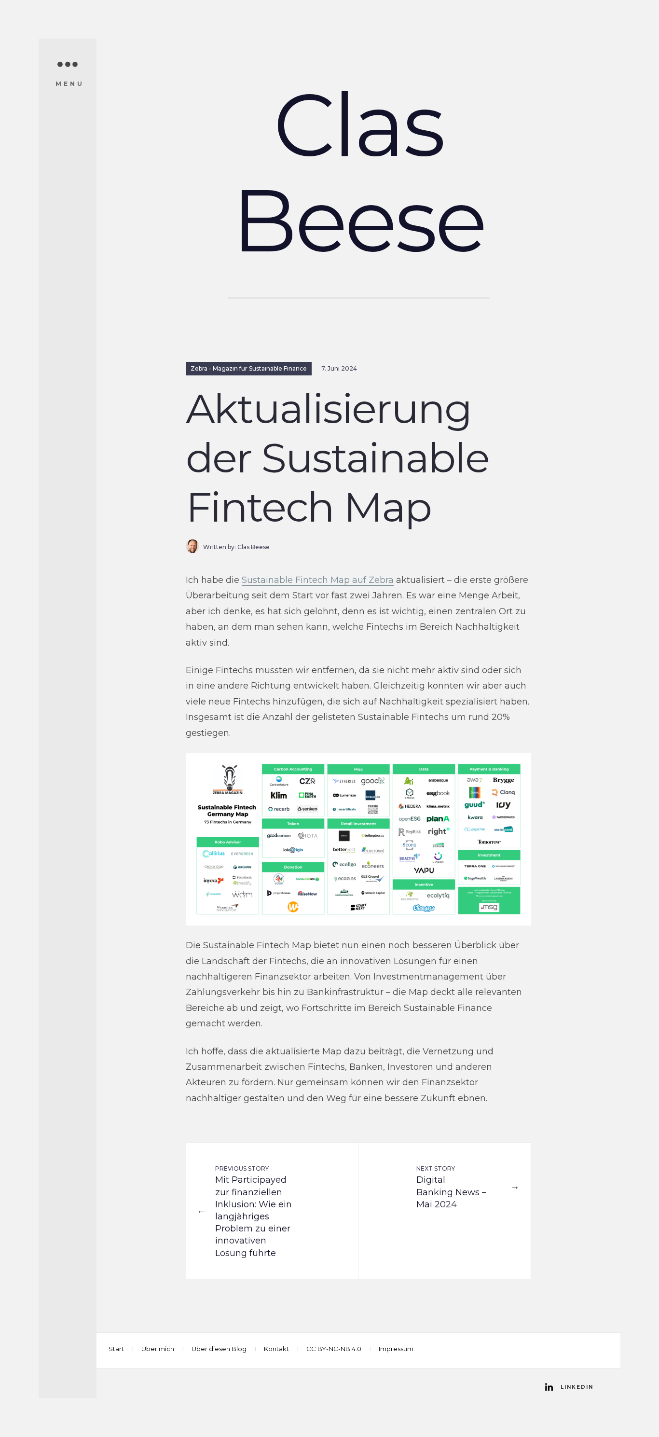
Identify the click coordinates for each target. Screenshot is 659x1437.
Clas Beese (358, 172)
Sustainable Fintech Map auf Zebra (318, 580)
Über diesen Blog (219, 1349)
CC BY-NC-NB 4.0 (333, 1349)
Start (116, 1349)
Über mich (157, 1349)
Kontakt (276, 1349)
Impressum (396, 1349)
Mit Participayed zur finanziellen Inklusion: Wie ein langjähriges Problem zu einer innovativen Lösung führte (253, 1211)
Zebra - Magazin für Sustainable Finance (249, 368)
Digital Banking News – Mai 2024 (451, 1187)
